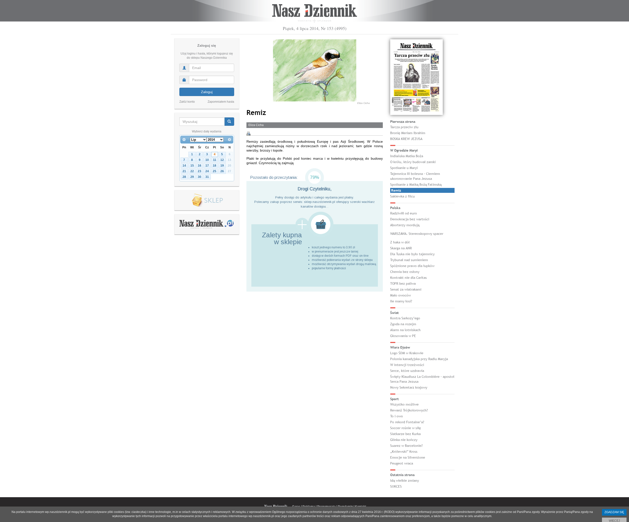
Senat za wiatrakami (405, 289)
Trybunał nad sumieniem (409, 260)
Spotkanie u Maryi (404, 168)
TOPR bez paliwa (403, 283)
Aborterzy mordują (404, 225)
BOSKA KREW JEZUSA (406, 139)
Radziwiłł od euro (403, 213)
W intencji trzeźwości (407, 365)
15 (192, 165)
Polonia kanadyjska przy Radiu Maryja (419, 359)
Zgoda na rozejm (403, 324)
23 (199, 171)
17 (207, 165)
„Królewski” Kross (403, 451)
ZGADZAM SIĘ (614, 512)
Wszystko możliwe (404, 404)
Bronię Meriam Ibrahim (407, 133)
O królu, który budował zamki (413, 162)
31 (207, 177)
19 (222, 165)
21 (184, 171)
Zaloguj (207, 92)
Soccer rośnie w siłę (405, 428)
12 (222, 160)
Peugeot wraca (401, 463)
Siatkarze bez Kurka (405, 434)
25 (214, 171)
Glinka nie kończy (403, 439)
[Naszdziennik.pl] (206, 224)
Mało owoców (400, 295)
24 (207, 171)
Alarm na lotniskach (405, 330)
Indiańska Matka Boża (406, 156)
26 (222, 171)
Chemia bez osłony (404, 271)
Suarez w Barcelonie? (406, 445)
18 (214, 165)
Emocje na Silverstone (407, 457)
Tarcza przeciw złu (404, 127)
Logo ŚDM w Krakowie (406, 353)
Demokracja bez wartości (409, 219)
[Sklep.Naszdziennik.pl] (206, 200)
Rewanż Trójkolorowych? (409, 410)
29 (192, 177)
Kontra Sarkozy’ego (405, 318)
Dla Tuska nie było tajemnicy (412, 254)
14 (184, 165)
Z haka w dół (400, 242)
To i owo (396, 416)
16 (199, 165)
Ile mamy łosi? (401, 301)
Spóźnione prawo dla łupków (412, 266)
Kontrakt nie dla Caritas (408, 277)
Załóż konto (187, 101)
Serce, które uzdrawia (407, 370)
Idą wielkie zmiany (404, 480)
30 (199, 177)
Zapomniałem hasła (221, 101)
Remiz (396, 190)
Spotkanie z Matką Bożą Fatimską (416, 184)
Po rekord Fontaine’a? (407, 422)
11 (214, 160)
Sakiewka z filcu (402, 196)
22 (192, 171)
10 (207, 160)
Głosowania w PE (403, 336)
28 (184, 177)
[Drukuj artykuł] (248, 134)
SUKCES (396, 486)
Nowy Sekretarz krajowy (408, 387)
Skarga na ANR (401, 248)
